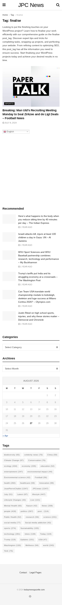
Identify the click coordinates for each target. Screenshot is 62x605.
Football (41, 477)
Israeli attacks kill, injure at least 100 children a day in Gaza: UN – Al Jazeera (37, 237)
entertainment (13, 472)
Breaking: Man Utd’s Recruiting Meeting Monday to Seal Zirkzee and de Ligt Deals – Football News (30, 114)
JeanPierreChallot (16, 489)
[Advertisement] (31, 169)
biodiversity (12, 455)
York (8, 551)
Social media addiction (38, 523)
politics (27, 511)
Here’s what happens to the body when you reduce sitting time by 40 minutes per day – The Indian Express (38, 219)
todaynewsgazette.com (34, 590)
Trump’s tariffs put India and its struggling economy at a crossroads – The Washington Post (38, 277)
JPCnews (40, 489)
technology (12, 534)
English (10, 131)
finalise (20, 15)
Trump (10, 540)
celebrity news (33, 455)
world (48, 545)
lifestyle (38, 494)
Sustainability (30, 528)
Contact (23, 572)
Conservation (37, 460)
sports (10, 528)
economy (29, 466)
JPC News (31, 5)
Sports (9, 104)
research (32, 517)
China (52, 455)
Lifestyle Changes (15, 500)
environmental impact (39, 472)
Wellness (32, 545)
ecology (10, 466)
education (48, 466)
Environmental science (17, 477)
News (47, 506)
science (50, 517)
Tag (12, 15)
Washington (12, 545)
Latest (22, 494)
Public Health (12, 517)
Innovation (46, 483)
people (10, 511)
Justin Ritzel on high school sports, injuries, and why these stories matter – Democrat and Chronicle (38, 316)
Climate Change (14, 460)
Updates (27, 540)
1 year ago (26, 227)
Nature (31, 506)
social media (12, 523)
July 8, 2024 (10, 123)
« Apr (5, 435)
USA (43, 540)
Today (46, 534)
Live (35, 500)
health (10, 483)
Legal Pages (35, 572)
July (8, 494)
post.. (43, 511)
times (30, 534)
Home (5, 15)
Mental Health (13, 506)
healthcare (27, 483)
